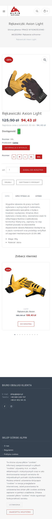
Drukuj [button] (8, 182)
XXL (39, 157)
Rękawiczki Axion (26, 311)
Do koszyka (25, 324)
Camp (15, 142)
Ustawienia (14, 505)
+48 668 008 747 (18, 397)
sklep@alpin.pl (16, 394)
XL (31, 157)
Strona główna (14, 29)
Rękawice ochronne (31, 34)
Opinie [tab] (38, 196)
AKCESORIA (17, 34)
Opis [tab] (7, 196)
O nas (6, 446)
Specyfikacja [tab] (22, 196)
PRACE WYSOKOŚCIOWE (33, 29)
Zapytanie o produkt (29, 182)
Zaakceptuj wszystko (20, 512)
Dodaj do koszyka (33, 170)
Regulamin (8, 450)
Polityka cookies (11, 454)
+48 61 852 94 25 (18, 400)
